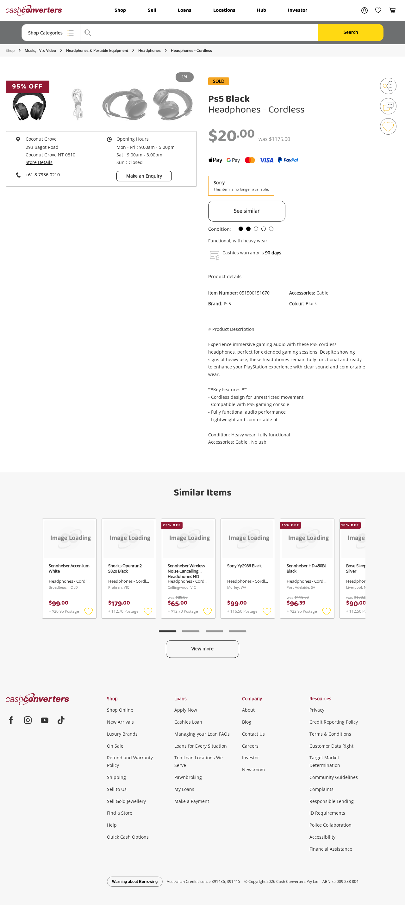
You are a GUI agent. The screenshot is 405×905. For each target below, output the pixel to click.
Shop (120, 10)
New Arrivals (120, 722)
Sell (152, 10)
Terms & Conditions (330, 734)
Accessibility (322, 837)
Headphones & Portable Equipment (97, 50)
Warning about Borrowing (135, 881)
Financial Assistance (330, 849)
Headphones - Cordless (191, 50)
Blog (246, 722)
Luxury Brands (122, 734)
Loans (184, 10)
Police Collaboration (330, 825)
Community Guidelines (333, 777)
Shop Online (120, 710)
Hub (261, 10)
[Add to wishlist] (388, 126)
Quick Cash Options (128, 837)
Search (351, 32)
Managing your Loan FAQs (202, 734)
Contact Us (253, 734)
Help (112, 825)
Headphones (149, 50)
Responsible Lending (331, 801)
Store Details (39, 162)
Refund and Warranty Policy (130, 761)
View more (202, 649)
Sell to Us (117, 789)
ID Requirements (327, 813)
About (248, 710)
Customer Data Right (331, 746)
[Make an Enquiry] (388, 106)
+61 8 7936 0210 (43, 175)
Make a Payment (191, 801)
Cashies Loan (188, 722)
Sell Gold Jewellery (126, 801)
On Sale (115, 746)
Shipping (116, 777)
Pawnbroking (188, 777)
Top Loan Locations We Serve (198, 761)
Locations (224, 10)
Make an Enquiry (144, 176)
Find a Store (119, 813)
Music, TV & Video (40, 50)
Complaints (321, 789)
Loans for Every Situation (200, 746)
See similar (247, 210)
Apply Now (185, 710)
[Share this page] (388, 86)
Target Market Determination (324, 761)
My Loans (184, 789)
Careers (250, 746)
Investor (297, 10)
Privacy (316, 710)
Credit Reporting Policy (333, 722)
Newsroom (253, 770)
